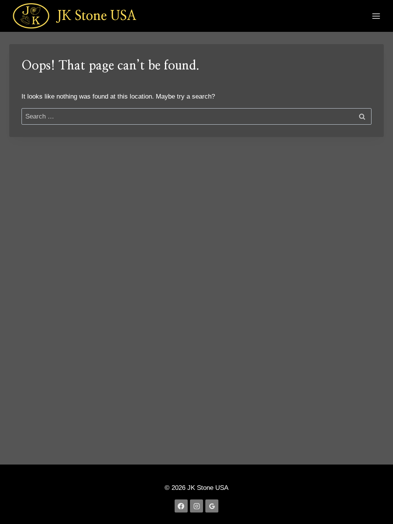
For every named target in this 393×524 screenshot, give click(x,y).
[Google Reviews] (211, 505)
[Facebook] (181, 505)
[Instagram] (196, 505)
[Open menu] (376, 16)
